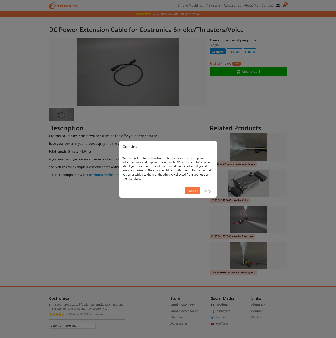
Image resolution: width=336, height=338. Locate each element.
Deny (207, 191)
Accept (193, 191)
